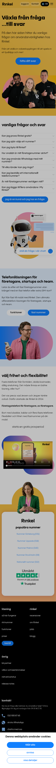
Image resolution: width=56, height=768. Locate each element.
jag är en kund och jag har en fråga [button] (25, 199)
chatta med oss (14, 729)
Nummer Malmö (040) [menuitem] (28, 548)
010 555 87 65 (13, 716)
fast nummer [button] (38, 312)
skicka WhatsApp (15, 723)
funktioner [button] (16, 312)
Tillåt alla (30, 745)
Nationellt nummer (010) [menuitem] (28, 562)
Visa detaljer (30, 760)
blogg (32, 636)
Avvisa (30, 752)
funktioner (6, 629)
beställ (7, 643)
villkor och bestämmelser (13, 670)
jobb (32, 629)
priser (4, 636)
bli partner (6, 663)
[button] (45, 4)
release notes (8, 684)
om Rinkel (34, 623)
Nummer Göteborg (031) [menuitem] (28, 534)
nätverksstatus (9, 677)
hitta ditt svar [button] (28, 61)
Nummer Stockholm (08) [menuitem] (28, 555)
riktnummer (7, 623)
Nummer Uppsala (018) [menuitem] (28, 541)
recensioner (35, 616)
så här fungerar (9, 616)
